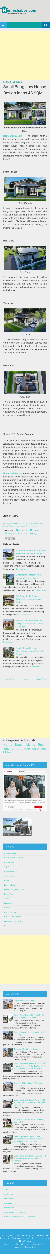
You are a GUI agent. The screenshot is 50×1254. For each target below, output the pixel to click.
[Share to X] (11, 538)
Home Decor (13, 745)
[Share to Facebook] (13, 538)
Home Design (28, 523)
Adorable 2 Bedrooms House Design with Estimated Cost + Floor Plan (29, 623)
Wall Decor (17, 749)
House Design (39, 523)
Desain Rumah (10, 853)
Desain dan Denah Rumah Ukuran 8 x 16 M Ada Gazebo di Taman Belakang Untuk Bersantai (29, 1102)
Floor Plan (18, 523)
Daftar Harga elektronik (13, 917)
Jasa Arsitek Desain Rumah (15, 1212)
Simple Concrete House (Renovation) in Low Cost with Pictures (29, 651)
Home (25, 679)
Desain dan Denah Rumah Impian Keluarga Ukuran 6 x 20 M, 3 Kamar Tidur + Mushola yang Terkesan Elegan (30, 1138)
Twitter (35, 530)
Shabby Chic (29, 1247)
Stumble (23, 533)
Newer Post (9, 679)
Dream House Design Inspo (24, 1001)
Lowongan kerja (10, 1203)
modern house (19, 526)
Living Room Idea (11, 871)
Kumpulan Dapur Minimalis (14, 890)
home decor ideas (35, 748)
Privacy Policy (9, 1199)
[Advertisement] (25, 55)
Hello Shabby (25, 1241)
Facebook (22, 530)
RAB (6, 926)
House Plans (8, 526)
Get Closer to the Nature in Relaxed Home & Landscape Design (29, 599)
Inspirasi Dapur (10, 885)
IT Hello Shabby (19, 1244)
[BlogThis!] (8, 538)
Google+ (11, 533)
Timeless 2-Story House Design (26, 1049)
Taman (7, 899)
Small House (31, 526)
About (6, 1190)
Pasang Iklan (9, 1208)
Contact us (8, 1194)
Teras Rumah (9, 876)
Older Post (41, 679)
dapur (6, 867)
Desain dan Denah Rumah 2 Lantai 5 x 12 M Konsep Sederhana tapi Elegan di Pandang (30, 1158)
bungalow (9, 523)
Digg (35, 533)
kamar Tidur (8, 894)
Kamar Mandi (9, 903)
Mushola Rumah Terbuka (13, 921)
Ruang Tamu (9, 880)
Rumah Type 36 (10, 912)
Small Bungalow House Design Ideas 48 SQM (24, 89)
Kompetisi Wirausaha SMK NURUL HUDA (19, 1217)
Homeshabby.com (12, 136)
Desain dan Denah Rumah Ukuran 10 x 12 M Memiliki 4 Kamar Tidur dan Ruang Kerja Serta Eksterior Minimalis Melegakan (30, 1066)
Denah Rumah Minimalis (13, 858)
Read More (20, 569)
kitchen (7, 752)
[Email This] (6, 538)
